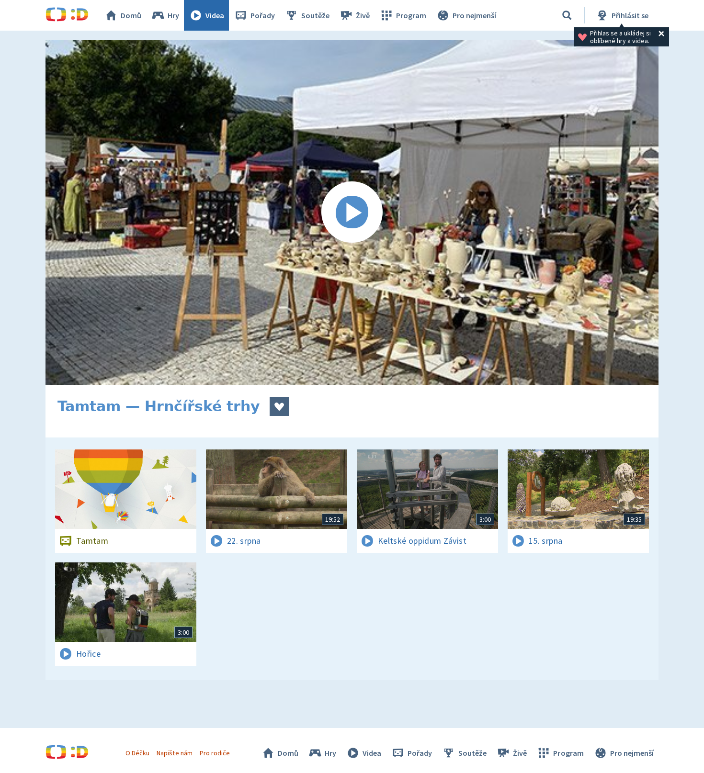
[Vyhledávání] (567, 15)
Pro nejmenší (474, 15)
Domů (131, 15)
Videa (214, 15)
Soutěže (315, 15)
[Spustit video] (352, 212)
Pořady (262, 15)
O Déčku (137, 753)
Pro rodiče (215, 753)
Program (411, 15)
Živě (363, 15)
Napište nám (174, 753)
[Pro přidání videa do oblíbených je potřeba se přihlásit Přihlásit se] (279, 406)
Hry (173, 15)
